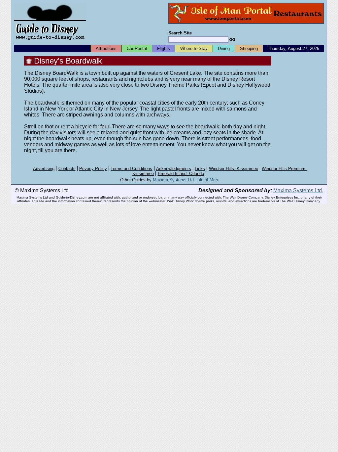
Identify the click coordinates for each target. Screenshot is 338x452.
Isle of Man (207, 179)
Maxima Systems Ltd (173, 179)
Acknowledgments (173, 168)
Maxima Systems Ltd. (298, 190)
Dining (224, 48)
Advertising (43, 168)
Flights (163, 48)
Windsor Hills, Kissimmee (233, 168)
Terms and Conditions (131, 168)
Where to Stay (194, 48)
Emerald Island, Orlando (181, 173)
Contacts (67, 168)
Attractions (106, 48)
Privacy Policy (93, 168)
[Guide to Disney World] (50, 42)
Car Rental (137, 48)
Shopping (249, 48)
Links (200, 168)
